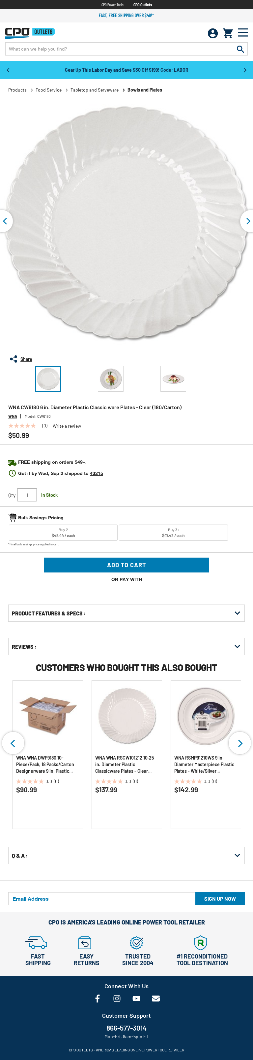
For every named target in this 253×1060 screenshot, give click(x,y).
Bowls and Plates (144, 90)
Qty (11, 495)
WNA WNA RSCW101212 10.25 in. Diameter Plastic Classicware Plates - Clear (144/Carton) (124, 764)
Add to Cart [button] (126, 565)
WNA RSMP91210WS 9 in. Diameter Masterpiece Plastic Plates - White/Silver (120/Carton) (204, 764)
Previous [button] (8, 70)
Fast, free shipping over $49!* (126, 15)
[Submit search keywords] (240, 49)
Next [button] (245, 70)
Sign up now (220, 898)
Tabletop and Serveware (94, 90)
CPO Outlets (142, 4)
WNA (12, 416)
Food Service (49, 90)
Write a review (67, 426)
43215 (96, 473)
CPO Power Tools (112, 4)
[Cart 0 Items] (228, 33)
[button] (48, 379)
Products (17, 90)
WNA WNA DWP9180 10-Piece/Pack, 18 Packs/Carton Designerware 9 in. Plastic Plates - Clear (45, 764)
